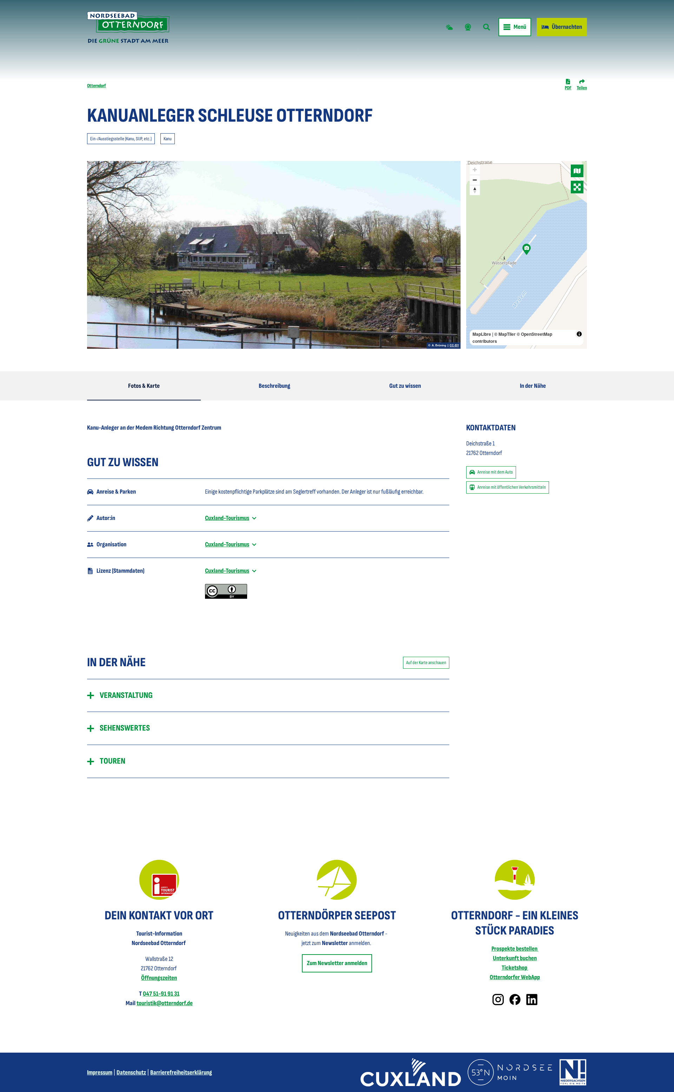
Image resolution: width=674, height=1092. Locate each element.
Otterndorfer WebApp (515, 977)
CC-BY (454, 345)
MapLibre (482, 334)
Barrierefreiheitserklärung (181, 1072)
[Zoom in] (475, 170)
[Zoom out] (475, 180)
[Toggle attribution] (579, 334)
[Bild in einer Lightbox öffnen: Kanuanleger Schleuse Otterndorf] (274, 255)
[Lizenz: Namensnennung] (226, 596)
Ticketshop (515, 967)
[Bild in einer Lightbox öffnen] (159, 880)
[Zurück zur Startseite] (128, 27)
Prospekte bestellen (514, 948)
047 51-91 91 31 (161, 993)
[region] (526, 255)
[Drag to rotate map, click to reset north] (475, 190)
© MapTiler (505, 334)
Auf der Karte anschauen (426, 663)
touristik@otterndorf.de (165, 1003)
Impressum (99, 1072)
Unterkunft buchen (515, 958)
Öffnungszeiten (159, 978)
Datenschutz (131, 1072)
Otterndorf (96, 86)
